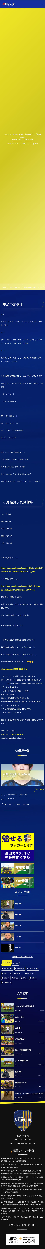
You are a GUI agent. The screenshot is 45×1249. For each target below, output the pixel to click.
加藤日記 (21, 969)
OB (16, 978)
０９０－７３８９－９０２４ (12, 734)
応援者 (7, 978)
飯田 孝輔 (18, 915)
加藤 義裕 (18, 904)
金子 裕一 (18, 948)
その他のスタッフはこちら (22, 957)
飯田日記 (8, 969)
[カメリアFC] (9, 4)
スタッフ (7, 973)
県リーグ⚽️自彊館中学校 (23, 1050)
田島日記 (30, 973)
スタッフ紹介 (19, 1017)
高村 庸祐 (18, 937)
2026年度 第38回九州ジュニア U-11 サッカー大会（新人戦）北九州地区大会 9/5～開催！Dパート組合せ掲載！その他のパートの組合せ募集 (22, 1210)
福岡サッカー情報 (23, 1150)
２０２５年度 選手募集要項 (24, 1006)
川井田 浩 (18, 926)
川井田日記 (33, 969)
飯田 (24, 978)
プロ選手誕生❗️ (20, 1039)
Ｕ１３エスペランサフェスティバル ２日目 (29, 1094)
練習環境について (21, 1083)
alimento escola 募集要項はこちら (14, 669)
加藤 (34, 978)
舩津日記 (18, 973)
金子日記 (7, 982)
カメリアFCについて (21, 1061)
